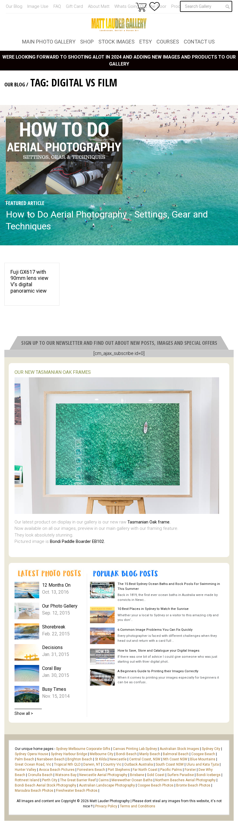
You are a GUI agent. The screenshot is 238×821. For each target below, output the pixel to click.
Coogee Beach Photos (156, 785)
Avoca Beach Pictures (57, 770)
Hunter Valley (25, 770)
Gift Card (74, 6)
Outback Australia (138, 764)
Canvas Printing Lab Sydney (135, 749)
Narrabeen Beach (51, 759)
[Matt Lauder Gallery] (119, 24)
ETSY (145, 42)
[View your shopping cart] (141, 7)
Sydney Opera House (31, 754)
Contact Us (199, 42)
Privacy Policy (106, 806)
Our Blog (14, 6)
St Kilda (101, 759)
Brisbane (137, 775)
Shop (87, 42)
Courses (167, 42)
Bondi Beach (126, 754)
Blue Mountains (202, 759)
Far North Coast (145, 770)
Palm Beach (24, 759)
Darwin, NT (91, 764)
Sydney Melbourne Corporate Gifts (83, 749)
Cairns (103, 780)
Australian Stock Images (179, 749)
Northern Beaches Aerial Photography (185, 780)
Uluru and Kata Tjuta (202, 764)
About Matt (98, 6)
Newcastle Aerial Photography (103, 775)
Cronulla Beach (40, 775)
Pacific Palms (171, 770)
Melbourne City (101, 754)
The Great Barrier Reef (78, 780)
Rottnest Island (27, 780)
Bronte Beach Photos (193, 785)
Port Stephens (119, 770)
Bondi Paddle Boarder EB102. (77, 541)
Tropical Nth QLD (67, 764)
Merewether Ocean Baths (132, 780)
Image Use (37, 6)
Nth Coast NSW (175, 759)
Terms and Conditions (137, 806)
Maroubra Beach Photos (34, 791)
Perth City (49, 780)
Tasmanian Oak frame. (148, 522)
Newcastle (118, 759)
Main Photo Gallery (48, 42)
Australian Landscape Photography (107, 785)
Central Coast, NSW (145, 759)
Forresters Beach (91, 770)
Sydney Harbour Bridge (69, 754)
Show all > (24, 713)
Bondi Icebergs (208, 775)
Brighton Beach (79, 759)
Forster (190, 770)
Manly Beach (149, 754)
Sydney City (211, 749)
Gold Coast (156, 775)
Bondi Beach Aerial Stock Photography (45, 785)
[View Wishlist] (154, 6)
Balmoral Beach (176, 754)
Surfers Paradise (180, 775)
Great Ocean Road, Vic (33, 764)
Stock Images (116, 42)
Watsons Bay (66, 775)
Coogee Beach (203, 754)
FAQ (57, 6)
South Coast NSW (170, 764)
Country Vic (112, 764)
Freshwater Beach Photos (77, 791)
